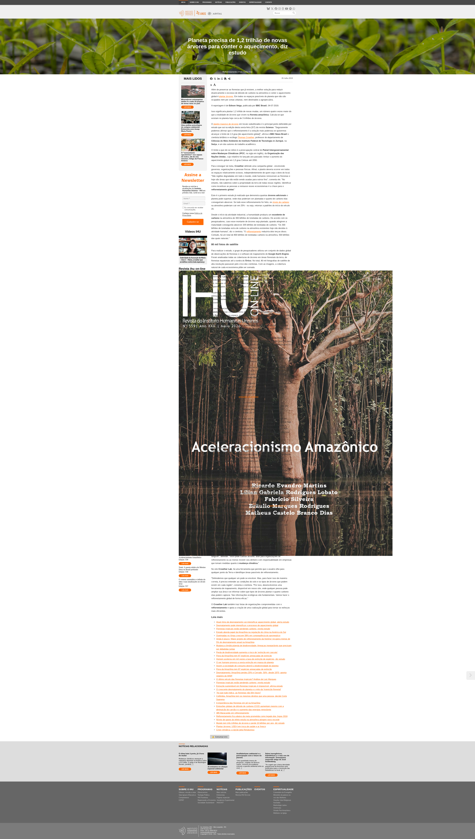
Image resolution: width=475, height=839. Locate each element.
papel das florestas (278, 505)
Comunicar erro (219, 737)
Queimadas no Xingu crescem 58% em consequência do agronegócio (248, 635)
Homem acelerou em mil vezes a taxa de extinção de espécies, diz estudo (250, 659)
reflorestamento (254, 231)
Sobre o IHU (194, 2)
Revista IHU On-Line (243, 795)
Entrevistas (221, 795)
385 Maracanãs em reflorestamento (232, 713)
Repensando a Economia (207, 800)
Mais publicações (242, 792)
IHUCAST (220, 803)
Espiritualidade (255, 2)
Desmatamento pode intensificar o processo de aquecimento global (247, 625)
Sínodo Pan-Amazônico (281, 810)
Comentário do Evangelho (282, 792)
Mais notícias (221, 792)
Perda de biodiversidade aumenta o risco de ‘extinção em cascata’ (247, 652)
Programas (207, 2)
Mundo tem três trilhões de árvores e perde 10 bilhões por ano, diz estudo (250, 723)
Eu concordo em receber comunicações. (193, 209)
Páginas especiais (223, 797)
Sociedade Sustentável (206, 803)
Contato (268, 2)
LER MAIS (187, 107)
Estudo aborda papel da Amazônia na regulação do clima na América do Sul (251, 632)
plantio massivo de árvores (226, 124)
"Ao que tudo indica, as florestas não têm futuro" (238, 693)
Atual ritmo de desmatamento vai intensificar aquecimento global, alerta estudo (252, 622)
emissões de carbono (248, 397)
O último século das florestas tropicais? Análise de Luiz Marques (246, 679)
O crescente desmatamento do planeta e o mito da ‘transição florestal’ (248, 689)
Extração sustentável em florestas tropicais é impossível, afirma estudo (249, 686)
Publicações (230, 2)
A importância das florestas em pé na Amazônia (238, 703)
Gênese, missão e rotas (187, 792)
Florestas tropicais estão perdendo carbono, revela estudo (243, 629)
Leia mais (185, 563)
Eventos (242, 2)
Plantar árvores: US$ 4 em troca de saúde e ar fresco (241, 726)
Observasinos (203, 792)
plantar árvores (226, 96)
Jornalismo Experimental (225, 800)
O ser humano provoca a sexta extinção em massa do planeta (245, 662)
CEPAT (181, 800)
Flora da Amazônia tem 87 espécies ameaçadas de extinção (244, 656)
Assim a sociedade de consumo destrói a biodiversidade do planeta (247, 666)
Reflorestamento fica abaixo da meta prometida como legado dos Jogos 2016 (251, 716)
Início (183, 2)
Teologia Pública (203, 795)
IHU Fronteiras (203, 797)
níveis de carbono (281, 202)
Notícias (218, 2)
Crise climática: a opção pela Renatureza (235, 730)
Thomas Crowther (246, 137)
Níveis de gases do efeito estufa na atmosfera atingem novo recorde (247, 719)
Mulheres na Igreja (280, 813)
